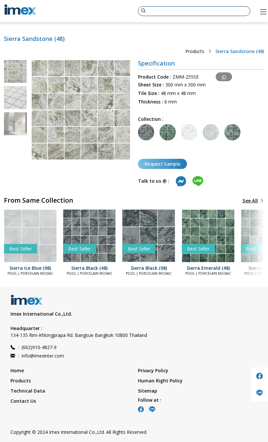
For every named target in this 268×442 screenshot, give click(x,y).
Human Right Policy (160, 381)
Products (194, 51)
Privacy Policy (153, 370)
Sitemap (147, 391)
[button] (17, 236)
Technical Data (27, 391)
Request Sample (162, 164)
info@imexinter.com (41, 356)
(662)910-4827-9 (37, 347)
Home (17, 370)
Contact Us (23, 401)
